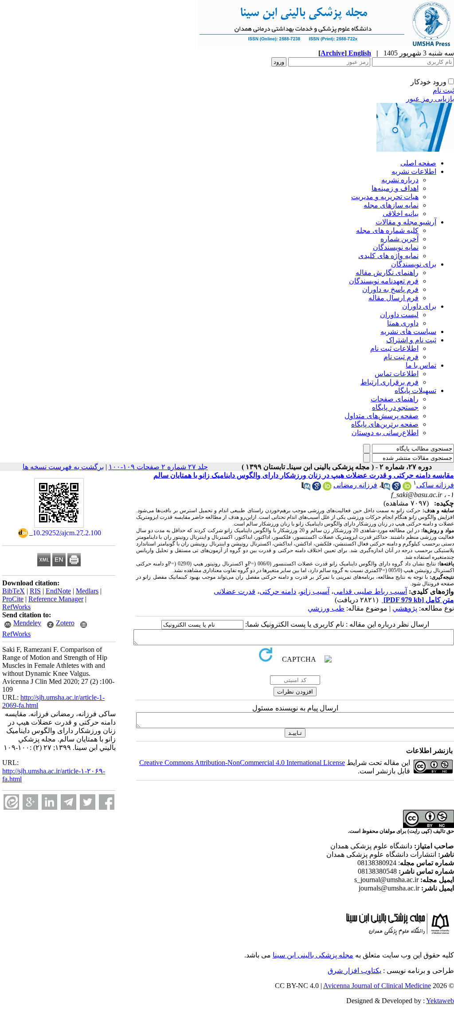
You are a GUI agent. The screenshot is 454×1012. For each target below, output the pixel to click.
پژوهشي (404, 608)
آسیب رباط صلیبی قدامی (370, 591)
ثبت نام (443, 90)
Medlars (87, 591)
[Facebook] (106, 802)
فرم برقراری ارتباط (389, 382)
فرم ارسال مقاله (393, 298)
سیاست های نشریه (408, 331)
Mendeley (27, 623)
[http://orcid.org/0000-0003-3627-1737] (407, 488)
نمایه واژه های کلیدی (388, 255)
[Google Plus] (30, 802)
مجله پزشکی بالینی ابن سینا (313, 955)
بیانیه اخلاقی (401, 213)
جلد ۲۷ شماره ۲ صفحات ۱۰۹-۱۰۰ (158, 467)
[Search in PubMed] (385, 488)
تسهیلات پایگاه (415, 390)
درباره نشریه (400, 180)
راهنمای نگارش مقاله (387, 272)
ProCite (12, 599)
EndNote (58, 591)
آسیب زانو (314, 591)
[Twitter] (87, 802)
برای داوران (419, 306)
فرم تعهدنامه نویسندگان (384, 281)
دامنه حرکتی (277, 591)
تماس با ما (421, 365)
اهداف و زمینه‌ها (395, 188)
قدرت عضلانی (234, 591)
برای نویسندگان (413, 264)
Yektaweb (440, 1000)
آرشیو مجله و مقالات (406, 222)
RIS (35, 591)
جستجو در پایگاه (395, 407)
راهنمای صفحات (395, 399)
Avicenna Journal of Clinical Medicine (377, 985)
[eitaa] (11, 802)
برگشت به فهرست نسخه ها (63, 467)
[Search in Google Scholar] (396, 488)
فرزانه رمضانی (355, 485)
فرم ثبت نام (401, 357)
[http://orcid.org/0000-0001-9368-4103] (327, 488)
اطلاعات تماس (397, 373)
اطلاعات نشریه (413, 171)
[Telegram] (68, 802)
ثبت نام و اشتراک (411, 340)
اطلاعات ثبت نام (394, 348)
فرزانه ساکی (435, 485)
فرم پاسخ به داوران (390, 289)
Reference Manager (55, 599)
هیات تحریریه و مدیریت (385, 196)
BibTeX (13, 591)
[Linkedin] (49, 802)
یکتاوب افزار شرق (354, 970)
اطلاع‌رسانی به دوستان (385, 432)
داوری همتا (403, 323)
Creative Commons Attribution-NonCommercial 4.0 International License (242, 762)
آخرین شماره (399, 239)
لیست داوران (399, 314)
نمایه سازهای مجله (391, 205)
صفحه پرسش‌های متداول (381, 416)
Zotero (65, 623)
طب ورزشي (326, 608)
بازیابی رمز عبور (430, 98)
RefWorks (16, 607)
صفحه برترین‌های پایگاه (385, 424)
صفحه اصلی (418, 163)
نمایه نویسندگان (396, 247)
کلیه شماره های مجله (387, 230)
